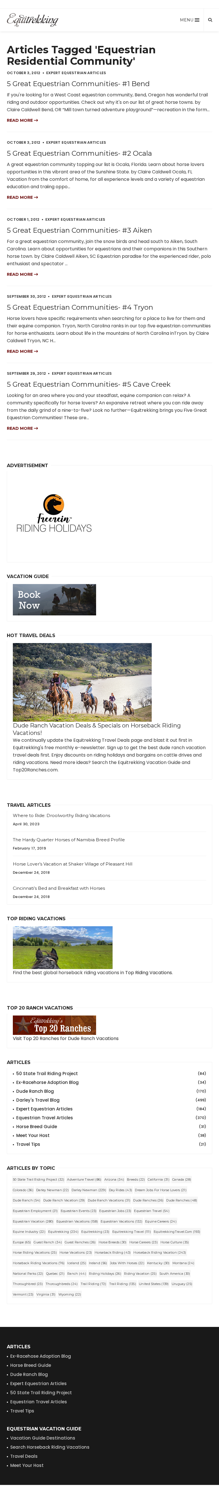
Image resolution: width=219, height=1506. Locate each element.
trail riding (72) (93, 1284)
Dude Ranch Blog (111, 1091)
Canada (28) (181, 1179)
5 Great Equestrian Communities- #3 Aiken (79, 230)
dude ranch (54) (26, 1200)
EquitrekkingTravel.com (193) (177, 1232)
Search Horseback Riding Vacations (50, 1447)
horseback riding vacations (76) (38, 1263)
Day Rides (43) (120, 1190)
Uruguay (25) (182, 1284)
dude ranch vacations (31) (109, 1200)
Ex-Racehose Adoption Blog (40, 1356)
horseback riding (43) (113, 1252)
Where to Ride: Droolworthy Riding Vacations (61, 815)
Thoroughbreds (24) (62, 1284)
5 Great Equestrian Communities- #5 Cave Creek (89, 384)
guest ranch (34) (48, 1242)
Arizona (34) (114, 1179)
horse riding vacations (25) (35, 1252)
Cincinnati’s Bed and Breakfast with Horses (59, 888)
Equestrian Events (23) (79, 1211)
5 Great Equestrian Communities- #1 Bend (78, 84)
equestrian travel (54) (151, 1211)
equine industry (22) (29, 1232)
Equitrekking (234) (63, 1232)
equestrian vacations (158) (77, 1221)
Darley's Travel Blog (111, 1100)
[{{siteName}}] (32, 20)
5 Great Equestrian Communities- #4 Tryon (80, 307)
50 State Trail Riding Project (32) (38, 1179)
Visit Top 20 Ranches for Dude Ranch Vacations (66, 1038)
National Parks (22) (28, 1274)
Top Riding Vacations (148, 972)
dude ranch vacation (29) (64, 1200)
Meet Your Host (111, 1135)
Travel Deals (24, 1456)
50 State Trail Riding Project (111, 1074)
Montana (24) (183, 1263)
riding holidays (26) (105, 1274)
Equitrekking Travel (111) (131, 1232)
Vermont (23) (23, 1294)
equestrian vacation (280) (33, 1221)
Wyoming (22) (69, 1294)
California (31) (158, 1179)
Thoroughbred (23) (28, 1284)
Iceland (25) (76, 1263)
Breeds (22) (136, 1179)
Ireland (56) (98, 1263)
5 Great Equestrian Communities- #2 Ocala (79, 153)
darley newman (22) (52, 1190)
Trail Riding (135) (122, 1284)
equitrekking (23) (95, 1232)
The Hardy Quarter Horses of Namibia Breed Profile (69, 839)
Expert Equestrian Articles (111, 1109)
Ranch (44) (76, 1274)
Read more (20, 120)
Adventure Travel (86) (84, 1179)
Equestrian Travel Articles (111, 1118)
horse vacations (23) (76, 1252)
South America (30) (174, 1274)
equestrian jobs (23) (115, 1211)
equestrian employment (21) (35, 1211)
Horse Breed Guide (111, 1127)
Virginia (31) (46, 1294)
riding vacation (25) (140, 1274)
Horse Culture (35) (175, 1242)
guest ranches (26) (80, 1242)
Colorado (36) (23, 1190)
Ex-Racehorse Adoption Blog (111, 1082)
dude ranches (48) (181, 1200)
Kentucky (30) (158, 1263)
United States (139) (154, 1284)
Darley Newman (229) (89, 1190)
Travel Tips (111, 1144)
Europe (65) (22, 1242)
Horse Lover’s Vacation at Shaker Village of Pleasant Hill (72, 864)
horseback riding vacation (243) (159, 1252)
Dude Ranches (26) (148, 1200)
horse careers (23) (143, 1242)
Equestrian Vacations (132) (121, 1221)
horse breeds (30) (113, 1242)
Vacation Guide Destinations (42, 1438)
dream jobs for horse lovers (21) (160, 1190)
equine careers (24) (161, 1221)
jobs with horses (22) (127, 1263)
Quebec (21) (55, 1274)
